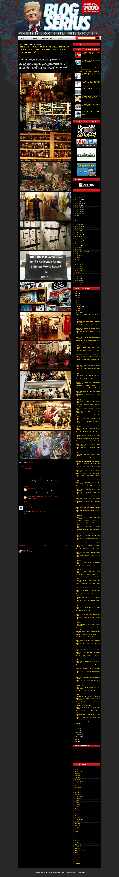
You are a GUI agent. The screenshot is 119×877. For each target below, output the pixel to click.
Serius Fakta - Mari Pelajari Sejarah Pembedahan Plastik (91, 97)
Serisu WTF (78, 261)
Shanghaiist (78, 846)
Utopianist (77, 859)
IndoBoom (77, 831)
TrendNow (77, 854)
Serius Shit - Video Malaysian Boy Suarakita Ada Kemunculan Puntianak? (88, 68)
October (78, 308)
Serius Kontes (78, 280)
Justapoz (77, 835)
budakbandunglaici (29, 507)
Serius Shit (77, 219)
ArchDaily (77, 770)
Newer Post (22, 545)
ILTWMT (77, 829)
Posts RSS (33, 38)
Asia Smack (78, 775)
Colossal (77, 789)
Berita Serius (78, 232)
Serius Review (78, 265)
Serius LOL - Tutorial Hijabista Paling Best (86, 647)
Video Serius (78, 196)
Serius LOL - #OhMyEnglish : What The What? (87, 675)
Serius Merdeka (79, 268)
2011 (76, 741)
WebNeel (77, 863)
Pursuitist (77, 842)
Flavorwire (77, 814)
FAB (76, 812)
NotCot (76, 840)
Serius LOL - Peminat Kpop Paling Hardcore (86, 520)
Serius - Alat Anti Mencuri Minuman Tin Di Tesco (87, 473)
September (79, 310)
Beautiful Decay (79, 781)
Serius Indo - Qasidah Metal (82, 496)
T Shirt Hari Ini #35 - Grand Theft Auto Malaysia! (87, 656)
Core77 (77, 793)
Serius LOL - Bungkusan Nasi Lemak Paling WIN (87, 461)
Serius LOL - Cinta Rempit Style (83, 705)
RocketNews (78, 844)
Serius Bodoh (78, 230)
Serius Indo (78, 217)
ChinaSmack (78, 787)
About (60, 38)
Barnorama (77, 779)
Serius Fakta (78, 205)
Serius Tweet (78, 249)
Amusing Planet (79, 768)
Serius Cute (78, 209)
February (78, 734)
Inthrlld (76, 833)
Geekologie (78, 817)
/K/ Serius (77, 257)
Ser (76, 274)
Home (22, 38)
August (78, 312)
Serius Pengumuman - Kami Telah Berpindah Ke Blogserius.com (91, 53)
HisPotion (77, 821)
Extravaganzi (78, 810)
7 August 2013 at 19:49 (40, 507)
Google (77, 272)
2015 (76, 298)
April (77, 730)
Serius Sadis (78, 211)
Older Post (67, 545)
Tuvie (76, 856)
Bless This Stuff (78, 783)
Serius (76, 201)
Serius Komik (78, 234)
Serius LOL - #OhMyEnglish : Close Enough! (86, 335)
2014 (76, 300)
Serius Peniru (78, 240)
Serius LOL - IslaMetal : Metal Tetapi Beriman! (87, 533)
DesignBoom (78, 802)
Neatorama (77, 838)
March (77, 732)
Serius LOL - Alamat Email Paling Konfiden (86, 634)
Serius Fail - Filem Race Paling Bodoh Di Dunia (87, 690)
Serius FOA (78, 245)
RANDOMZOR (31, 488)
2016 (76, 295)
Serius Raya (78, 247)
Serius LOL (77, 198)
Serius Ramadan (79, 270)
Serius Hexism (78, 263)
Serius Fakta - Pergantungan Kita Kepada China (87, 438)
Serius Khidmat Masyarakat (81, 251)
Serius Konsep (78, 203)
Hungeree (77, 823)
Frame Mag (78, 815)
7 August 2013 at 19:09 (36, 479)
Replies (27, 486)
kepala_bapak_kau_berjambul (36, 496)
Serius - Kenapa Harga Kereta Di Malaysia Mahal (91, 61)
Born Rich (77, 785)
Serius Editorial (78, 276)
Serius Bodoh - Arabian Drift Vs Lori (84, 565)
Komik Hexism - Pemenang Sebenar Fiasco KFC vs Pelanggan (91, 82)
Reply (25, 483)
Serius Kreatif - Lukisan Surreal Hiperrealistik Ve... (88, 385)
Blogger (43, 872)
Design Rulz (78, 800)
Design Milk (78, 798)
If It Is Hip (77, 827)
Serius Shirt (78, 242)
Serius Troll (78, 266)
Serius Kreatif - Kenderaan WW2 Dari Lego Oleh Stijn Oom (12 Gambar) (91, 113)
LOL (76, 259)
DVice (76, 808)
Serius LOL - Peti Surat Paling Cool (84, 505)
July (77, 723)
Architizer (77, 773)
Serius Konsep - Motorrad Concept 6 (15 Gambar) (88, 696)
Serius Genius (78, 226)
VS (76, 215)
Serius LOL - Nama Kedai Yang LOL (84, 363)
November (78, 306)
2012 (76, 739)
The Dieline (78, 848)
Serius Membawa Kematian (81, 243)
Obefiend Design (56, 872)
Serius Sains (78, 282)
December (78, 304)
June (77, 726)
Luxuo (76, 837)
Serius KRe (78, 278)
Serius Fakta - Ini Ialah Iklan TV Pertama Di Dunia (87, 354)
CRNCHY (77, 794)
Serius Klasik (78, 213)
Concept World (78, 791)
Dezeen (77, 806)
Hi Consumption (79, 819)
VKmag (77, 861)
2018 (76, 291)
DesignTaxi (77, 804)
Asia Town (77, 777)
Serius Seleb (78, 222)
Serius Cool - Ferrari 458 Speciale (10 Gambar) (87, 574)
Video (76, 253)
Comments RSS (47, 38)
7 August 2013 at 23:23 (41, 488)
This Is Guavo (30, 462)
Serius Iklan (78, 238)
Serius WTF (78, 207)
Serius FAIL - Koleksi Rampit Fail (83, 721)
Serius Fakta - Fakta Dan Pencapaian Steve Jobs (91, 74)
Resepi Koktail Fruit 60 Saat (39, 511)
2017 (76, 293)
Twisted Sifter (78, 858)
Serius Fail (77, 228)
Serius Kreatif (78, 199)
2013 (76, 302)
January (78, 737)
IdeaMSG (77, 825)
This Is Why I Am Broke (80, 850)
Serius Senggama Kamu (81, 284)
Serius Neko (78, 224)
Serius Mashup (78, 236)
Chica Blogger (81, 872)
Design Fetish (78, 796)
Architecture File (79, 771)
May (77, 728)
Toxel (76, 852)
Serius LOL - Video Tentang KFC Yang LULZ (88, 71)
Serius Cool (28, 468)
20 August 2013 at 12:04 (50, 496)
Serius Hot (77, 221)
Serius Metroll (78, 255)
